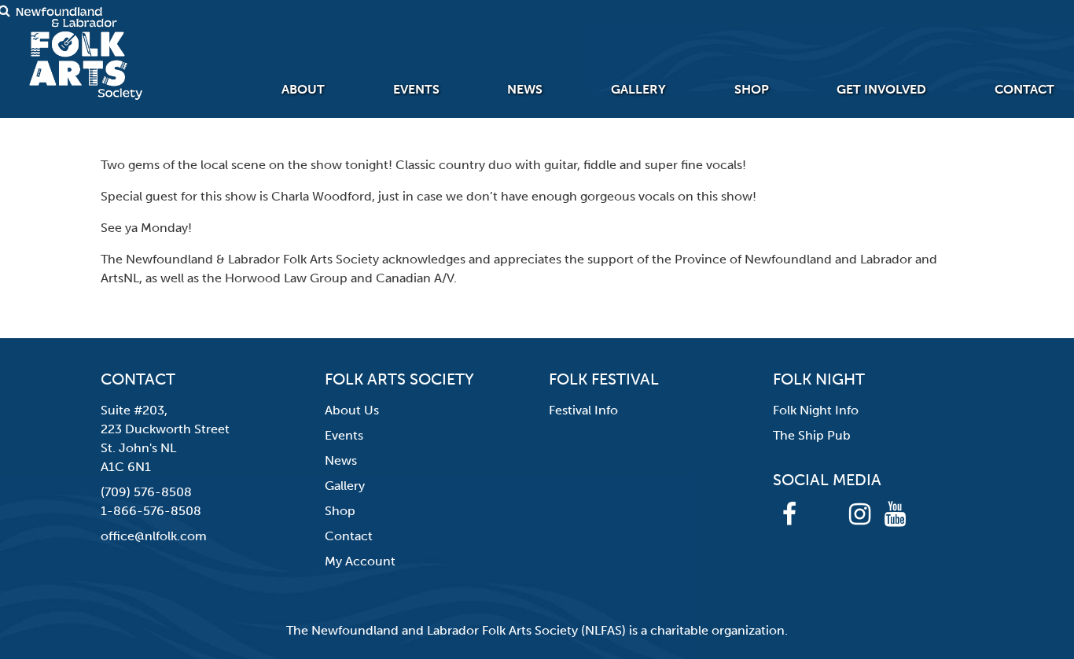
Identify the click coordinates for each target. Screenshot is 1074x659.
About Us (352, 410)
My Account (360, 561)
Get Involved (881, 89)
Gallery (638, 89)
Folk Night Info (816, 410)
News (525, 89)
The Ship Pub (812, 435)
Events (416, 89)
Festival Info (583, 410)
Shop (751, 89)
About (303, 89)
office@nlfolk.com (154, 535)
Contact (1024, 89)
